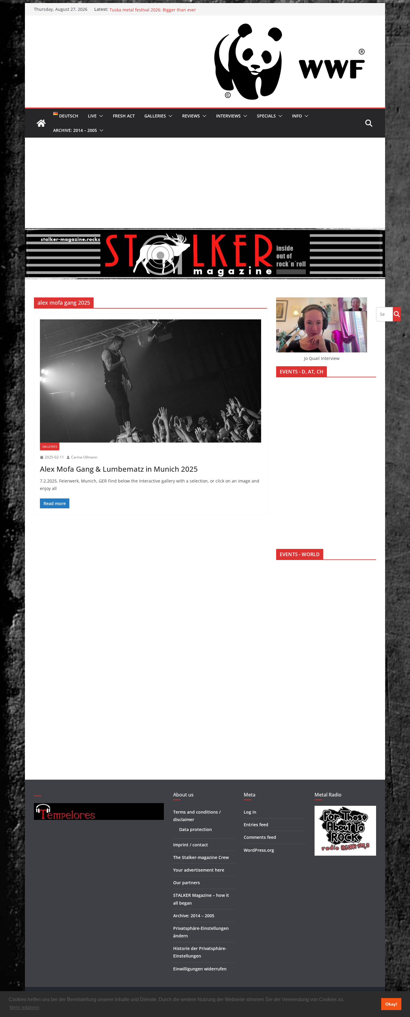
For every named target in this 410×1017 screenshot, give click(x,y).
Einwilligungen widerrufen (200, 969)
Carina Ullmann (84, 457)
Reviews (191, 116)
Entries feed (256, 824)
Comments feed (260, 837)
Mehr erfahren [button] (24, 1007)
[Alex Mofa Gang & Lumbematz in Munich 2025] (150, 381)
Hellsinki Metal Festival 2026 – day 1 (146, 9)
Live (92, 116)
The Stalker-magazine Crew (201, 857)
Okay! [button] (391, 1004)
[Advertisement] (205, 183)
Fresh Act (124, 116)
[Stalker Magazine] (41, 123)
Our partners (186, 882)
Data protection (195, 829)
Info (297, 116)
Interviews (228, 116)
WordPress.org (259, 850)
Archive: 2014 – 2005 (75, 130)
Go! (397, 314)
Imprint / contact (190, 845)
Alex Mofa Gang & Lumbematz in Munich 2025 (119, 469)
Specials (266, 116)
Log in (250, 812)
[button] (100, 116)
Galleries (155, 116)
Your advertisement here (198, 870)
